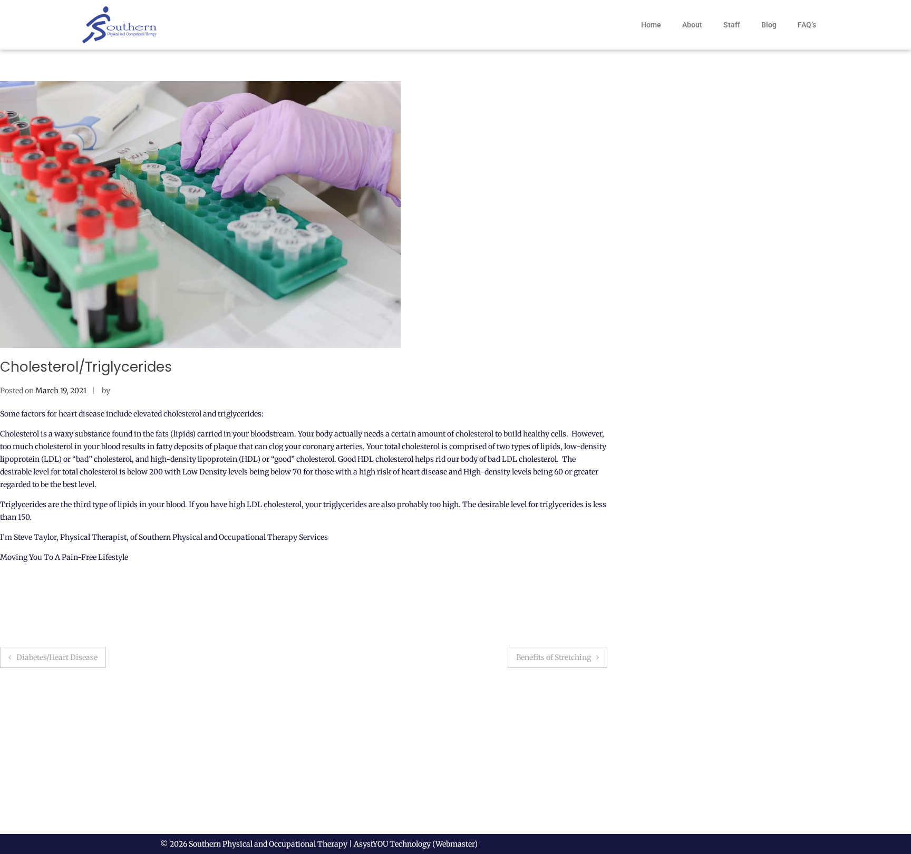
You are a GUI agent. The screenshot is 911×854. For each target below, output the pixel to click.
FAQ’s (807, 25)
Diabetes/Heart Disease (57, 657)
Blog (769, 25)
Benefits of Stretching (553, 657)
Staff (731, 25)
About (692, 25)
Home (651, 25)
